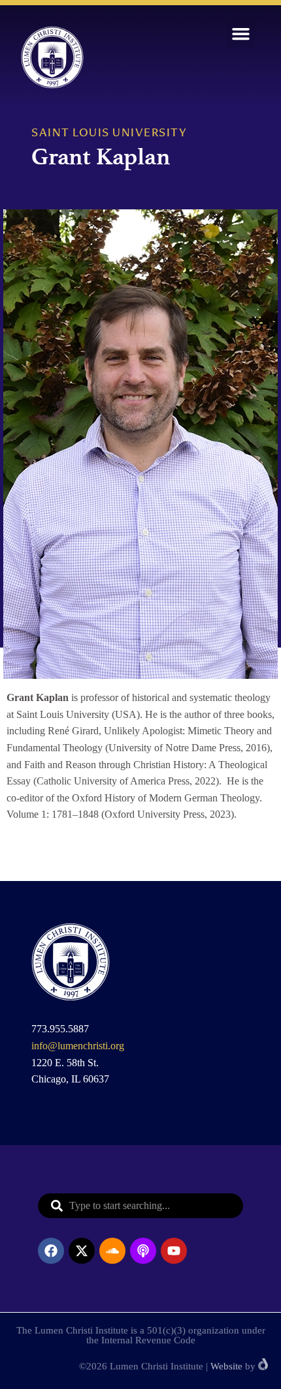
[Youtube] (174, 1251)
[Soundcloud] (112, 1251)
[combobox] (140, 1205)
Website (226, 1366)
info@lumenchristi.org (77, 1045)
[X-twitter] (82, 1251)
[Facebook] (51, 1251)
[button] (241, 34)
